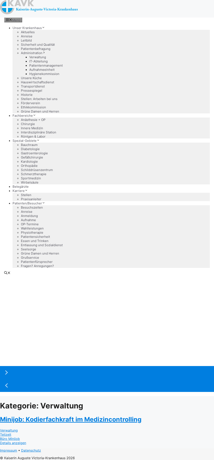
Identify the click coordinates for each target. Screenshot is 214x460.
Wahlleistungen (32, 228)
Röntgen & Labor (33, 136)
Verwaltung (37, 57)
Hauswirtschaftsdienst (37, 82)
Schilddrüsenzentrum (37, 170)
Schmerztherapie (33, 174)
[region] (107, 334)
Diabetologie (30, 149)
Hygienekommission (44, 74)
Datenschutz (31, 450)
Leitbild (26, 40)
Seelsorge (28, 249)
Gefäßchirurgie (32, 157)
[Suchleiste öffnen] (7, 273)
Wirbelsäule (29, 182)
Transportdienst (33, 86)
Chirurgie (28, 124)
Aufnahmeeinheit (42, 70)
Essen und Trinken (34, 241)
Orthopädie (29, 166)
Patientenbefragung (35, 49)
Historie (27, 95)
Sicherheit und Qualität (38, 45)
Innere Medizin (32, 128)
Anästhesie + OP (33, 120)
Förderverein (30, 103)
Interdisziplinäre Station (38, 132)
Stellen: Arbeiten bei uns (39, 99)
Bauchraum (29, 145)
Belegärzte (21, 187)
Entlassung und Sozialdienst (42, 245)
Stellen (26, 195)
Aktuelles (28, 32)
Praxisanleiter (31, 199)
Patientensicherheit (35, 237)
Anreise (26, 36)
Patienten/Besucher (27, 203)
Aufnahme (28, 220)
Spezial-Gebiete (25, 141)
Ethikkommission (33, 107)
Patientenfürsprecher (37, 262)
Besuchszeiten (32, 207)
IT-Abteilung (38, 61)
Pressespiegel (31, 91)
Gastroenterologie (34, 153)
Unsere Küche (31, 78)
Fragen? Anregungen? (37, 266)
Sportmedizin (31, 178)
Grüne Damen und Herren (40, 111)
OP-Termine (30, 224)
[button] (107, 372)
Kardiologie (29, 161)
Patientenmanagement (46, 65)
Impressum (8, 450)
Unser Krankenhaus (27, 28)
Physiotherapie (32, 232)
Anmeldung (29, 216)
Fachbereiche (23, 116)
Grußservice (30, 258)
